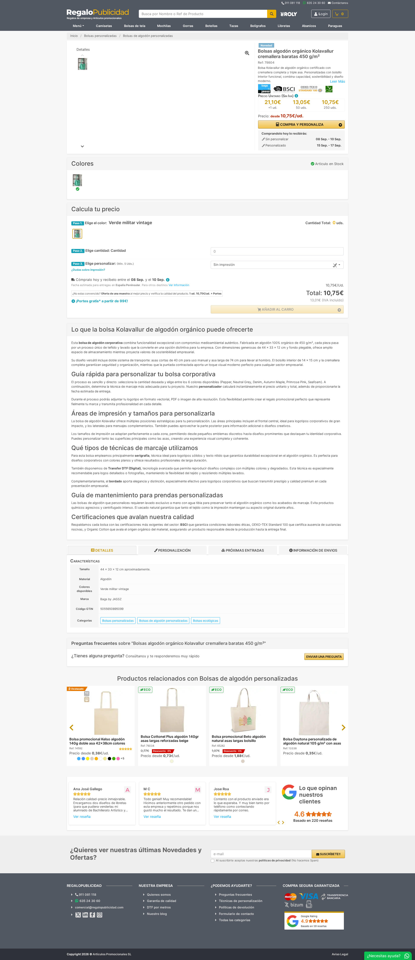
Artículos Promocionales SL (112, 954)
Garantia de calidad (161, 901)
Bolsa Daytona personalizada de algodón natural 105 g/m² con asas (312, 741)
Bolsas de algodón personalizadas (163, 620)
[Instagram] (99, 915)
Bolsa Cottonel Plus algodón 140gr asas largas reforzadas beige (170, 738)
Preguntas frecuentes (235, 894)
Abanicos (309, 26)
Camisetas (104, 26)
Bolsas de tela (134, 26)
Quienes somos (159, 894)
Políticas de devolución (236, 907)
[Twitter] (78, 915)
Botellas (211, 26)
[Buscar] (271, 14)
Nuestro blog (157, 914)
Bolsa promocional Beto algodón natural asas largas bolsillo (239, 738)
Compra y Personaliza (301, 124)
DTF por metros (159, 907)
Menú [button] (77, 26)
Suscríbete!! (329, 854)
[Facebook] (92, 915)
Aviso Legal (340, 954)
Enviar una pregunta (324, 656)
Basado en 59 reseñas (314, 926)
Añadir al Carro (277, 309)
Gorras (188, 26)
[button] (296, 96)
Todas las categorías (234, 920)
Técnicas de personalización (240, 901)
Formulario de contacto (236, 914)
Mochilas (164, 26)
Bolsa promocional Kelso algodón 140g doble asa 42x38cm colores (97, 741)
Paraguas (335, 26)
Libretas (284, 26)
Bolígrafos (258, 26)
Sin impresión (224, 265)
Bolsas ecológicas (205, 620)
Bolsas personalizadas (118, 620)
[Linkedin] (85, 915)
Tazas (233, 26)
